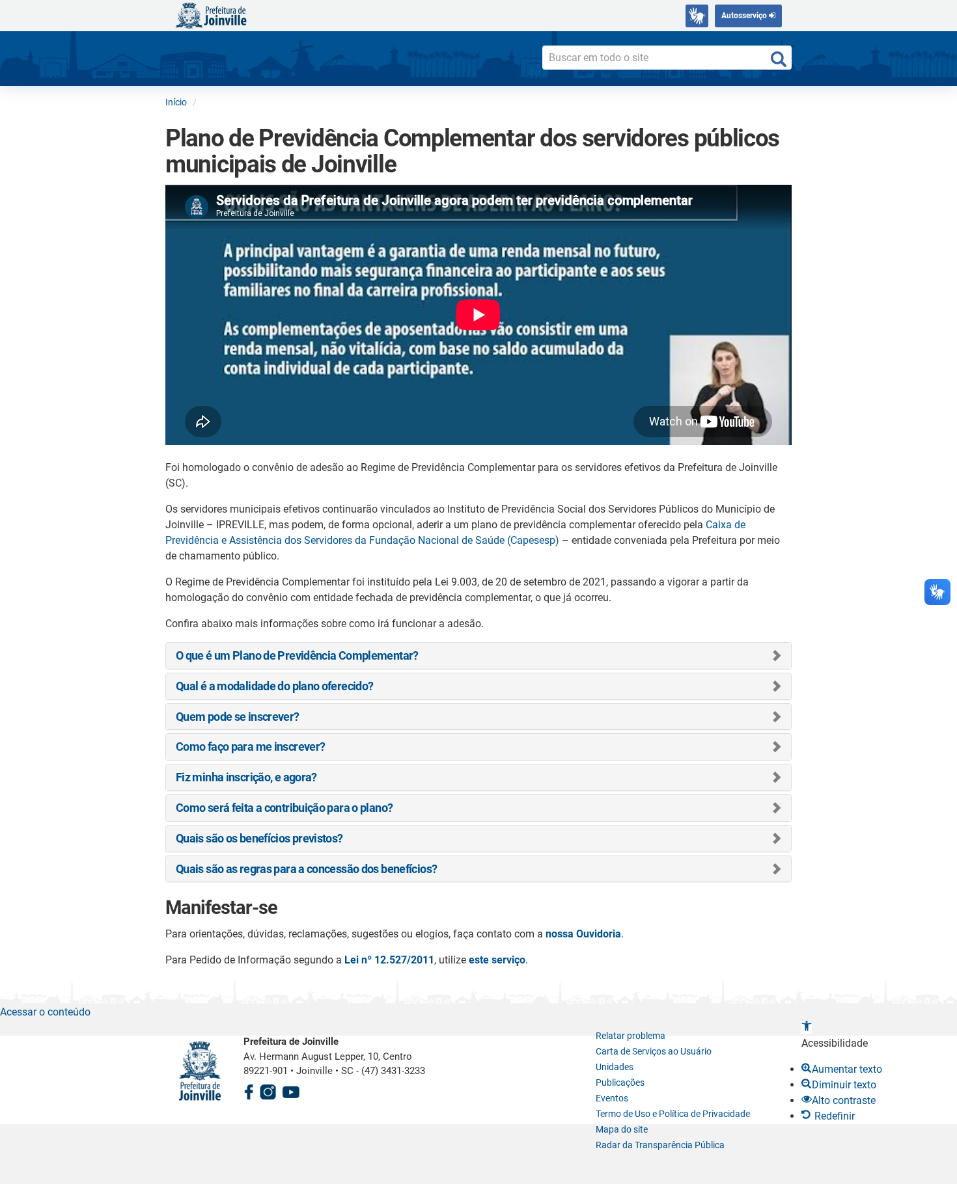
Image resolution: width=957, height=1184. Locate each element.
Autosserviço (745, 15)
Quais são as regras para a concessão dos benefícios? (306, 869)
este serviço (497, 960)
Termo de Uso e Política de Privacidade (673, 1114)
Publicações (620, 1082)
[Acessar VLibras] (697, 16)
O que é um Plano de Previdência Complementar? (297, 655)
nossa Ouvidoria (583, 934)
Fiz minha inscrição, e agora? (246, 777)
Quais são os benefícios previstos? (259, 838)
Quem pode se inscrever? (237, 716)
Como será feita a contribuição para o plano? (284, 807)
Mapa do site (622, 1129)
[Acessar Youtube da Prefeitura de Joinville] (291, 1090)
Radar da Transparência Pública (660, 1145)
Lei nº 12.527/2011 (389, 960)
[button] (806, 1027)
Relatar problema (630, 1035)
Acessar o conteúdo (45, 1012)
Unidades (614, 1067)
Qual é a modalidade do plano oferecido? (274, 686)
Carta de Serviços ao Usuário (654, 1051)
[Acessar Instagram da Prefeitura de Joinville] (267, 1090)
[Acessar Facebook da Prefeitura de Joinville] (248, 1090)
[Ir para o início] (211, 14)
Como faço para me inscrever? (250, 746)
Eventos (612, 1098)
